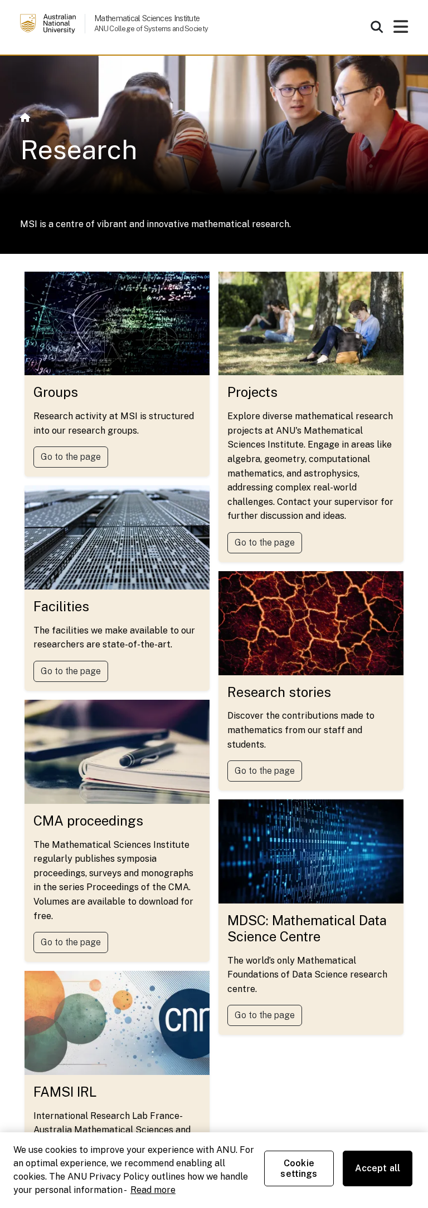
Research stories (279, 692)
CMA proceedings (88, 820)
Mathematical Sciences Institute (147, 18)
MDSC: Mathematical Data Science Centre (307, 928)
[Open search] (377, 27)
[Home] (25, 117)
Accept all (378, 1168)
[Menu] (400, 29)
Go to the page (71, 456)
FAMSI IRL (65, 1091)
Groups (55, 392)
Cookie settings (298, 1168)
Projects (252, 392)
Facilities (61, 606)
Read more (153, 1190)
